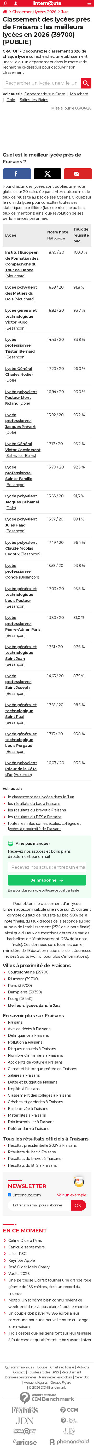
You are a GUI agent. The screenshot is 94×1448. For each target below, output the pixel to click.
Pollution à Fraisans (25, 1042)
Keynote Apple (21, 1260)
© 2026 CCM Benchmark (47, 1387)
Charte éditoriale (62, 1367)
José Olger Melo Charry (29, 1267)
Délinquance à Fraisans (28, 1035)
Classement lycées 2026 (34, 11)
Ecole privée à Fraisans (28, 1108)
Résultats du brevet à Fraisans (34, 1158)
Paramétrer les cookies (55, 1377)
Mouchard (79, 94)
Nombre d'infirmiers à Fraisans (35, 1055)
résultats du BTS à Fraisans (38, 817)
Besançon (16, 328)
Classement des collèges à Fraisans (39, 1095)
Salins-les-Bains (34, 99)
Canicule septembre (26, 1247)
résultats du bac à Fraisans (37, 803)
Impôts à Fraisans (24, 1088)
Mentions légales (36, 1382)
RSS (56, 1372)
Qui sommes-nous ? (19, 1367)
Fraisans (15, 1022)
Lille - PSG (17, 1253)
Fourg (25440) (20, 998)
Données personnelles (20, 1377)
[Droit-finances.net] (69, 1421)
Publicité (83, 1367)
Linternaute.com (26, 1195)
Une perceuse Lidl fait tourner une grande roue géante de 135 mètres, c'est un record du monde (49, 1287)
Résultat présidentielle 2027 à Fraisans (42, 1145)
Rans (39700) (20, 985)
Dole (11, 99)
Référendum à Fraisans (28, 1128)
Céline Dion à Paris (25, 1240)
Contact (19, 1372)
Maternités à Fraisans (27, 1115)
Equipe (42, 1367)
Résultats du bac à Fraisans (32, 1152)
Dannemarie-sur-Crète (44, 94)
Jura (64, 11)
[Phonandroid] (69, 1442)
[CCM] (69, 1410)
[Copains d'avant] (25, 1431)
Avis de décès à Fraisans (29, 1029)
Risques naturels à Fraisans (32, 1048)
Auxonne (23, 774)
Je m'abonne (44, 880)
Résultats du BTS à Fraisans (32, 1165)
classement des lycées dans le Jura (43, 797)
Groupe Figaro (60, 1382)
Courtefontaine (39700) (28, 972)
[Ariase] (25, 1442)
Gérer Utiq (82, 1377)
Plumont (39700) (23, 979)
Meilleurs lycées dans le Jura (34, 1005)
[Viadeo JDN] (69, 1431)
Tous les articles (39, 1372)
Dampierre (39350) (25, 992)
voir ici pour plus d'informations (59, 956)
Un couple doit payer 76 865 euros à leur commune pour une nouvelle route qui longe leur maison (48, 1320)
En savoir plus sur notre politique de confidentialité (43, 890)
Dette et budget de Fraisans (32, 1082)
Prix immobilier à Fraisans (31, 1121)
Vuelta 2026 (19, 1273)
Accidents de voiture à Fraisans (35, 1062)
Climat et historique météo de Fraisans (42, 1068)
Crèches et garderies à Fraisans (35, 1102)
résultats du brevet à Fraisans (40, 810)
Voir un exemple (71, 1195)
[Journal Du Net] (25, 1421)
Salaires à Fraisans (24, 1075)
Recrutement (71, 1372)
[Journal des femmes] (25, 1410)
